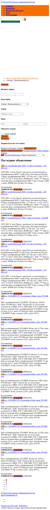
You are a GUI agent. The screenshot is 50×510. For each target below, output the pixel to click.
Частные (8, 155)
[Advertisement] (25, 49)
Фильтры (4, 85)
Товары (4, 153)
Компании (16, 155)
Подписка (5, 139)
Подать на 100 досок (9, 506)
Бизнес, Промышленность (12, 151)
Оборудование (43, 151)
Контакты (23, 506)
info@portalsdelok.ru (9, 495)
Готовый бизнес (30, 151)
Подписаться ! (30, 148)
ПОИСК (4, 136)
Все (2, 155)
